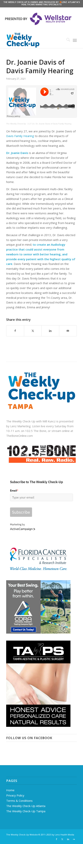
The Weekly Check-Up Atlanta (25, 806)
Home (10, 790)
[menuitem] (66, 40)
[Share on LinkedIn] (50, 330)
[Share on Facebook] (15, 330)
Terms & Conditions (19, 801)
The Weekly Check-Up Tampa (25, 811)
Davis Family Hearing (20, 136)
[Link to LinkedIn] (68, 839)
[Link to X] (62, 839)
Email (14, 490)
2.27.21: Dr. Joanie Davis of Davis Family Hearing (49, 124)
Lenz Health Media (64, 834)
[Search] (66, 40)
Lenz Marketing (20, 426)
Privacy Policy (15, 795)
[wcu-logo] (34, 40)
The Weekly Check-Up (16, 124)
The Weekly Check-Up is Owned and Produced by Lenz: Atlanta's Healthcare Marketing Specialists (41, 3)
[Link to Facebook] (56, 839)
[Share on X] (33, 330)
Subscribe (21, 512)
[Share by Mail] (68, 330)
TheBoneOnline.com (19, 436)
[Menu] (75, 40)
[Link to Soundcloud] (74, 839)
